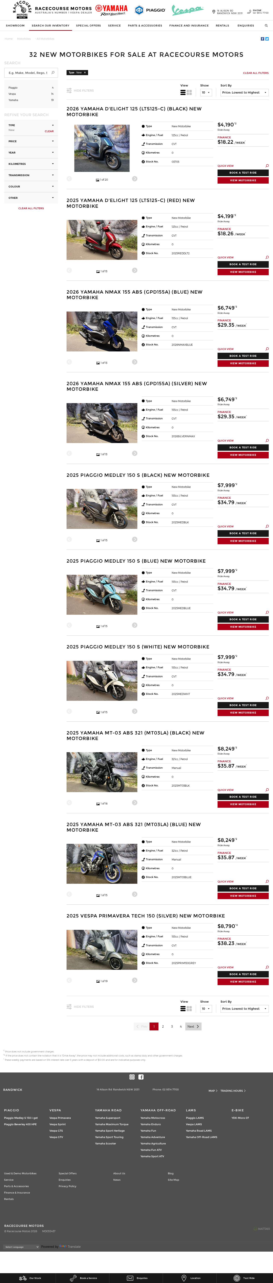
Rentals (222, 25)
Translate (74, 1246)
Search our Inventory (50, 25)
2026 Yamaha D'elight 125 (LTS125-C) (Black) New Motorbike (134, 111)
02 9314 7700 (261, 11)
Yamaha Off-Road (158, 1110)
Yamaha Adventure (153, 1137)
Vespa (12, 93)
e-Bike (238, 1110)
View (184, 85)
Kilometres (17, 163)
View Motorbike (243, 180)
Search (265, 25)
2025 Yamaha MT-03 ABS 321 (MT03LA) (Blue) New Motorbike (134, 827)
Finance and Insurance (189, 25)
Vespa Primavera (60, 1117)
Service (114, 25)
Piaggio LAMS (195, 1117)
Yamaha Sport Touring (109, 1137)
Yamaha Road (108, 1110)
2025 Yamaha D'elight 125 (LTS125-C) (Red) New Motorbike (131, 203)
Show (204, 85)
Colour (14, 186)
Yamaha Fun (148, 1130)
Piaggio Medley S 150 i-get (21, 1117)
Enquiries (246, 25)
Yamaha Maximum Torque (111, 1124)
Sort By (226, 85)
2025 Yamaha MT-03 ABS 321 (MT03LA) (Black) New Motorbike (136, 735)
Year (12, 152)
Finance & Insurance (17, 1192)
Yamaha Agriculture (153, 1143)
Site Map (173, 1179)
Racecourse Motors (63, 10)
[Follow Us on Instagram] (132, 1076)
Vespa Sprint (57, 1124)
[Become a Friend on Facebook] (140, 1076)
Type (12, 128)
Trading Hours (232, 1090)
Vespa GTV (56, 1137)
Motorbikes (24, 38)
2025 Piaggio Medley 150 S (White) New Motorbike (138, 647)
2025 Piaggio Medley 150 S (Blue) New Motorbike (136, 561)
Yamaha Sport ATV (152, 1156)
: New (75, 72)
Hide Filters (84, 90)
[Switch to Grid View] (189, 92)
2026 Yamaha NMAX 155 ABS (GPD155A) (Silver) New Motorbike (137, 386)
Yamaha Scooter (105, 1143)
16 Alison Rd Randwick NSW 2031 (230, 12)
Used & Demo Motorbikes (20, 1173)
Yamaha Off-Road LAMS (201, 1137)
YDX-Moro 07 (240, 1117)
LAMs (191, 1110)
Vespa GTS (56, 1130)
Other (13, 197)
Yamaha (13, 100)
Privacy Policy (67, 1186)
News (117, 1179)
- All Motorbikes (44, 38)
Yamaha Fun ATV (151, 1149)
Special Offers (88, 25)
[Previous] (69, 178)
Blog (171, 1173)
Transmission (19, 175)
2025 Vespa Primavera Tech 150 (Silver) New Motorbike (146, 916)
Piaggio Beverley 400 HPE (20, 1124)
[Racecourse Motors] (22, 10)
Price (13, 141)
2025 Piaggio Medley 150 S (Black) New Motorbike (138, 475)
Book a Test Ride (243, 172)
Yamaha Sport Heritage (110, 1130)
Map (212, 1090)
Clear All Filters (31, 208)
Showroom (15, 25)
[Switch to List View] (183, 92)
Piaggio (13, 87)
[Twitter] (267, 39)
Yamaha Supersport (107, 1117)
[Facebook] (262, 39)
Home (9, 38)
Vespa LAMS (194, 1124)
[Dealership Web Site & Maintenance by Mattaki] (261, 1228)
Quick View (226, 165)
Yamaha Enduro (151, 1124)
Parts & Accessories (145, 25)
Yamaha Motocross (153, 1117)
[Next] (134, 178)
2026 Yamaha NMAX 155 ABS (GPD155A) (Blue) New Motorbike (135, 294)
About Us (119, 1173)
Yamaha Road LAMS (199, 1130)
